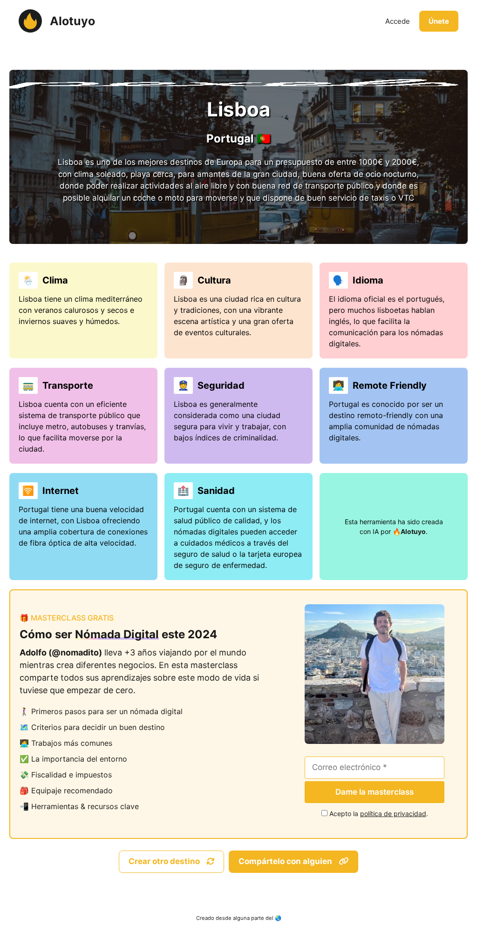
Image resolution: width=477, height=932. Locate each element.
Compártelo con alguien (286, 861)
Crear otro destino (165, 861)
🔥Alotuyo (409, 531)
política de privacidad (393, 813)
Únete (439, 21)
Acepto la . (378, 813)
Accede (397, 21)
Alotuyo (72, 21)
